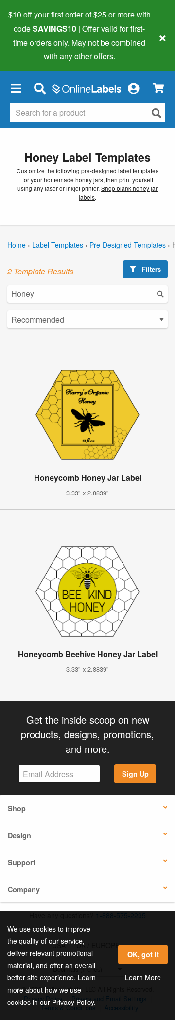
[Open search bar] (39, 88)
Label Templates (57, 245)
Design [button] (19, 835)
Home (16, 245)
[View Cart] (158, 88)
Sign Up (135, 774)
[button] (15, 88)
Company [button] (24, 889)
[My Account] (133, 88)
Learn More (143, 977)
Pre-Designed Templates (127, 245)
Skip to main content (35, 49)
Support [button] (21, 862)
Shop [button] (17, 808)
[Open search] (156, 113)
